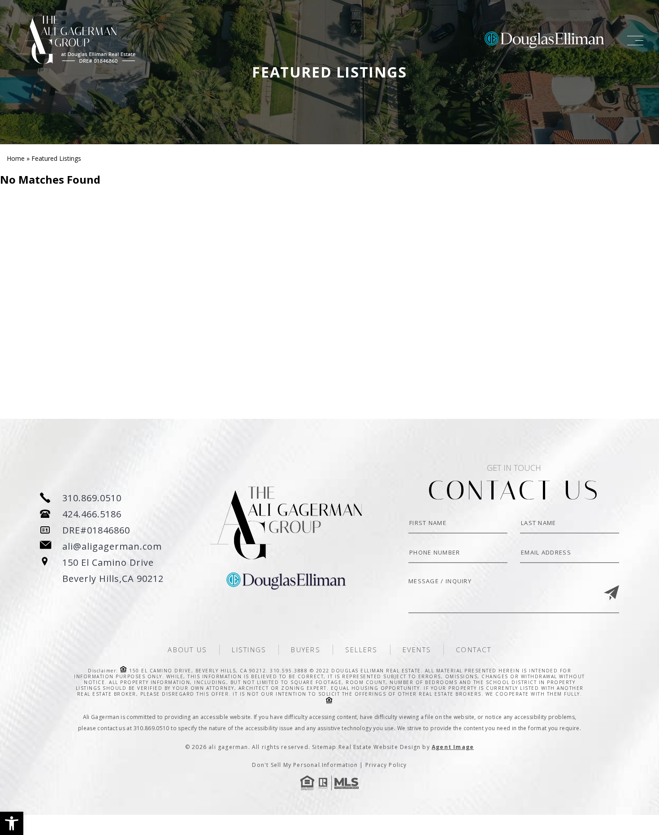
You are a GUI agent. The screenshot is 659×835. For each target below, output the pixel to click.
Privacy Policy (386, 765)
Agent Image (453, 747)
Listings (249, 649)
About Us (187, 649)
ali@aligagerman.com (112, 546)
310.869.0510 (91, 498)
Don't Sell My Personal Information (305, 765)
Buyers (306, 649)
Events (417, 649)
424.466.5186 (91, 514)
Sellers (361, 649)
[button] (11, 823)
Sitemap (324, 747)
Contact (473, 649)
